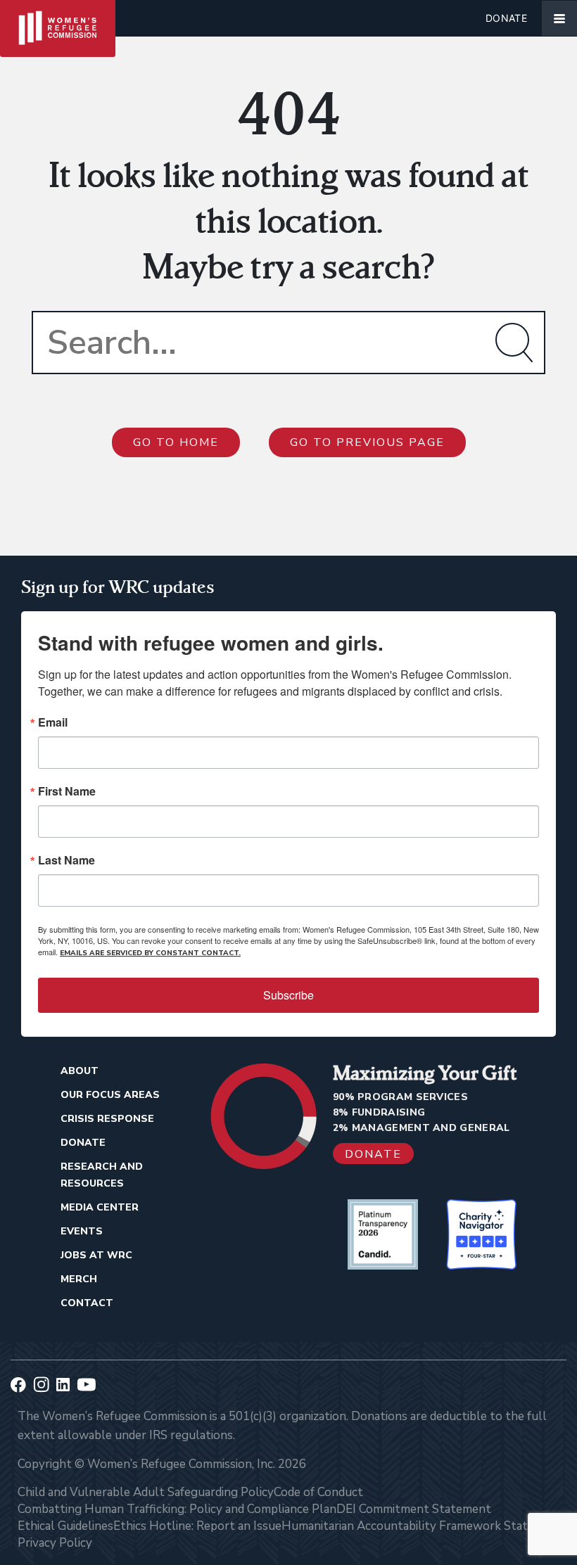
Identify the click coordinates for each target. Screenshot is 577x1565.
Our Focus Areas (110, 1094)
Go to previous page (367, 442)
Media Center (100, 1207)
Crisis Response (107, 1118)
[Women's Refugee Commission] (57, 18)
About (80, 1071)
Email (53, 722)
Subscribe (288, 995)
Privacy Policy (55, 1542)
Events (82, 1231)
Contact (87, 1303)
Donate (506, 18)
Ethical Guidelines (65, 1526)
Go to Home (176, 442)
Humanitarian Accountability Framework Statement (422, 1526)
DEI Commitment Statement (413, 1509)
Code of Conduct (318, 1492)
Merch (79, 1279)
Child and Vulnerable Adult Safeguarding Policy (146, 1492)
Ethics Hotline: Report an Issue (197, 1526)
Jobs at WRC (96, 1255)
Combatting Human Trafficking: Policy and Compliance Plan (177, 1509)
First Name (67, 791)
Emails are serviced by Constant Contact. (150, 953)
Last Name (66, 860)
